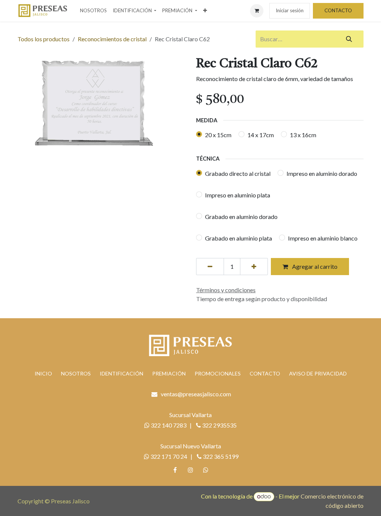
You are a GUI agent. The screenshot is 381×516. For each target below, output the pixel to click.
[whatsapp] (206, 470)
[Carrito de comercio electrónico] (256, 10)
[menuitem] (93, 10)
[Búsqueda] (349, 39)
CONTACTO (338, 10)
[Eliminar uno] (210, 266)
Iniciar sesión (290, 10)
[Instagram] (190, 470)
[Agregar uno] (254, 266)
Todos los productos (43, 38)
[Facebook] (175, 470)
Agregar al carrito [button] (314, 266)
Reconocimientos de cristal (112, 38)
